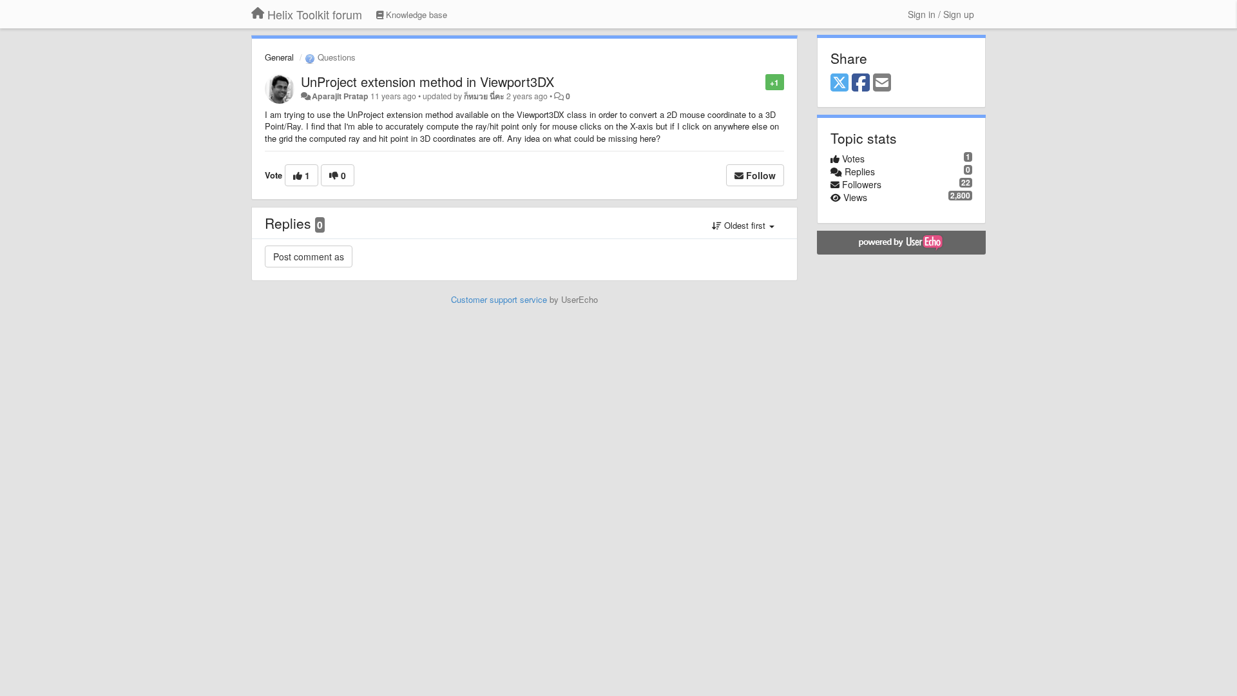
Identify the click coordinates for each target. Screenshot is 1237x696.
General (279, 57)
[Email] (882, 83)
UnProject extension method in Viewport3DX (427, 81)
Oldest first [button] (745, 225)
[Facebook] (861, 83)
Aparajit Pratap (340, 96)
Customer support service (499, 299)
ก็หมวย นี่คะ (484, 96)
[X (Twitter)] (839, 83)
